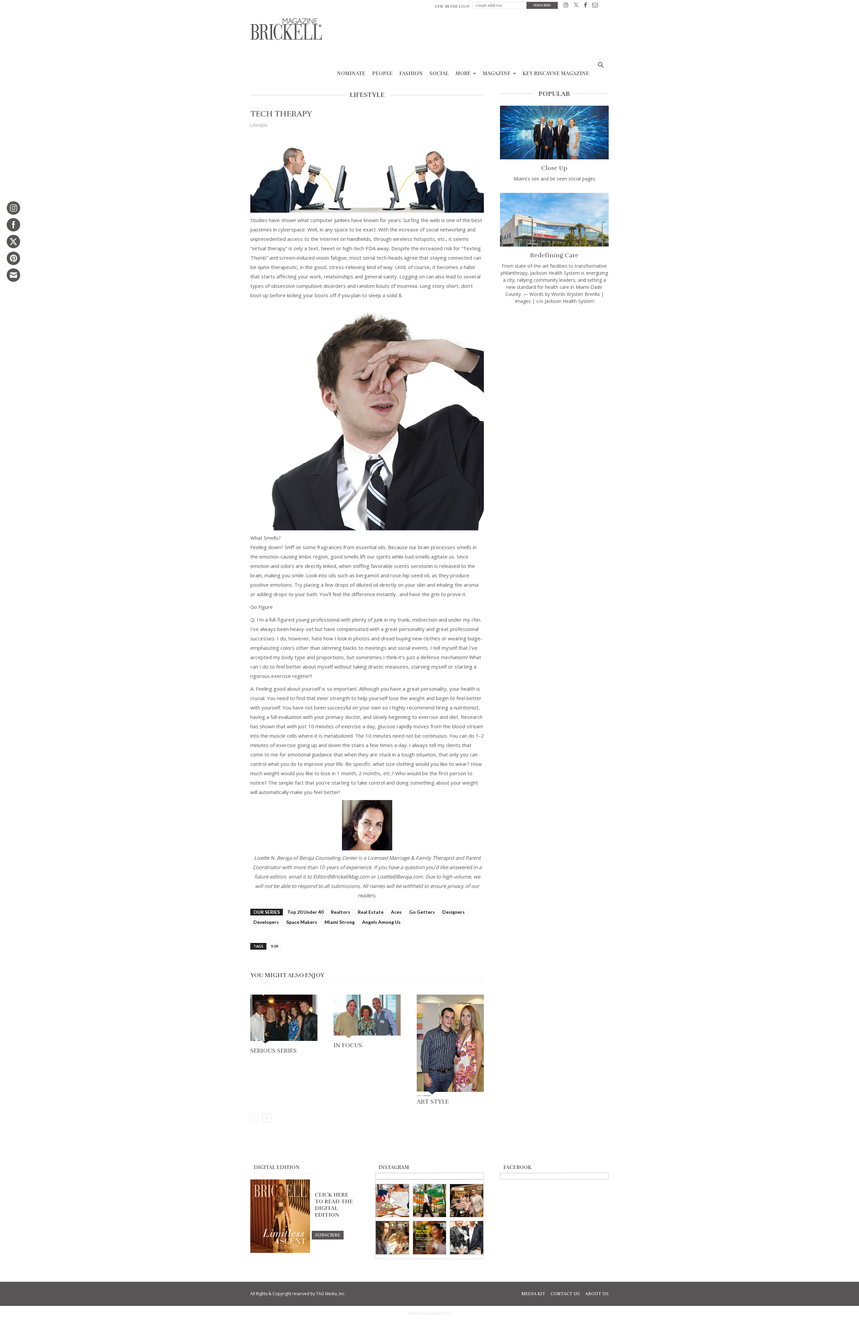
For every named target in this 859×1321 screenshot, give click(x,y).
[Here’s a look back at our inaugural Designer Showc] (466, 1237)
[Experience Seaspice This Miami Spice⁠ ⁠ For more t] (392, 1200)
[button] (601, 66)
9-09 (274, 946)
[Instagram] (565, 6)
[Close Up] (554, 132)
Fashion (411, 73)
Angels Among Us (381, 922)
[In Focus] (367, 1017)
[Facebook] (585, 6)
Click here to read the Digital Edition (334, 1205)
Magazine (497, 73)
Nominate (351, 73)
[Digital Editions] (280, 1251)
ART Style (433, 1101)
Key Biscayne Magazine (555, 73)
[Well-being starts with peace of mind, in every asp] (429, 1237)
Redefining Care (554, 255)
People (382, 73)
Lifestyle (258, 125)
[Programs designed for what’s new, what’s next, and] (429, 1200)
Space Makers (301, 922)
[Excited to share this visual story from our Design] (392, 1237)
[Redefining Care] (554, 220)
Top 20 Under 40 (305, 912)
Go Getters (422, 912)
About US (597, 1294)
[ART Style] (450, 1045)
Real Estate (371, 912)
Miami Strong (339, 922)
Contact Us (565, 1294)
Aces (396, 912)
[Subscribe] (328, 1235)
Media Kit (533, 1294)
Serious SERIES (273, 1050)
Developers (266, 922)
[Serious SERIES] (283, 1020)
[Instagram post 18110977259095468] (466, 1200)
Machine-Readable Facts (429, 1313)
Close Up (554, 168)
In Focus (348, 1045)
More (463, 73)
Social (439, 73)
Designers (453, 912)
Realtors (340, 912)
